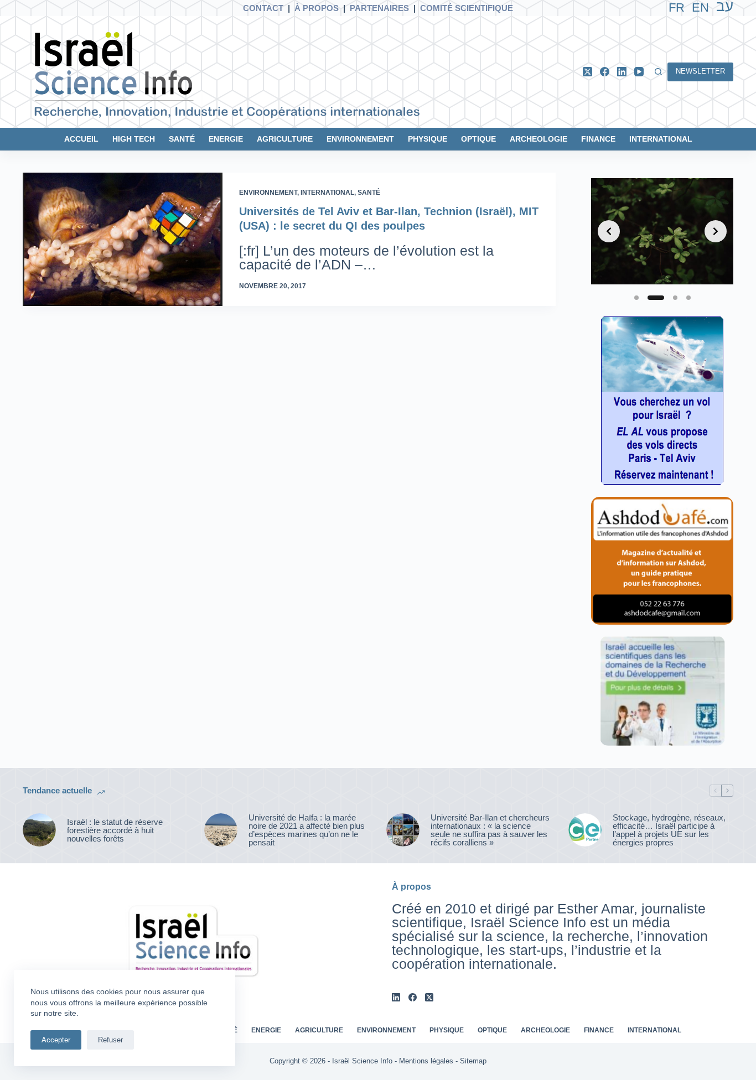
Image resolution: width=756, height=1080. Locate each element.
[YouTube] (639, 71)
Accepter (56, 1040)
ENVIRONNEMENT (360, 138)
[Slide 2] (656, 297)
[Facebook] (604, 71)
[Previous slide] (609, 231)
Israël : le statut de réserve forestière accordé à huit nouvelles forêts (115, 830)
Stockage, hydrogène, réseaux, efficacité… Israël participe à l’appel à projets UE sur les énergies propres (669, 830)
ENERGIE (226, 138)
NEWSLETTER (700, 71)
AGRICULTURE (285, 138)
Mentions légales (426, 1061)
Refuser (110, 1040)
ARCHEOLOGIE (538, 138)
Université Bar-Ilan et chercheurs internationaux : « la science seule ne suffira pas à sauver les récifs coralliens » (490, 830)
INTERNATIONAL (660, 138)
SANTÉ (182, 138)
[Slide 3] (675, 297)
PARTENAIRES (379, 8)
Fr (677, 7)
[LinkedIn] (621, 71)
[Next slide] (716, 231)
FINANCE (598, 138)
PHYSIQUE (427, 138)
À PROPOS (316, 8)
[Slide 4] (688, 297)
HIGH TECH (133, 138)
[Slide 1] (636, 297)
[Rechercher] (658, 71)
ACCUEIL (81, 138)
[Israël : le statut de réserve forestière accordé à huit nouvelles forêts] (39, 830)
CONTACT (263, 8)
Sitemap (473, 1061)
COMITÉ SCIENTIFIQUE (466, 8)
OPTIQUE (478, 138)
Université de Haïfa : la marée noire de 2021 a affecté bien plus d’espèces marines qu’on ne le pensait (306, 830)
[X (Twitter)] (587, 71)
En (700, 7)
